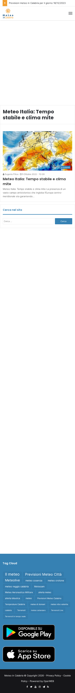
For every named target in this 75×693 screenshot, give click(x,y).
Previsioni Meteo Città (43, 574)
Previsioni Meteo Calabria (49, 598)
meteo (29, 598)
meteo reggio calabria (17, 586)
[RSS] (48, 687)
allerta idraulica (12, 598)
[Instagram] (40, 687)
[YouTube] (35, 687)
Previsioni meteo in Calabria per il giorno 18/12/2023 (37, 3)
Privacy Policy (53, 675)
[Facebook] (27, 687)
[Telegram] (44, 687)
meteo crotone (56, 580)
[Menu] (70, 13)
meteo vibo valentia (59, 604)
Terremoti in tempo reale (15, 616)
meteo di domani (38, 604)
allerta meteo (44, 592)
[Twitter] (31, 687)
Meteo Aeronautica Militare (19, 592)
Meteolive (12, 580)
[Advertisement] (37, 61)
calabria (8, 610)
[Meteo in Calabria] (8, 13)
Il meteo (12, 574)
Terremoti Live (57, 610)
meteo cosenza (33, 580)
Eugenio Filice (11, 174)
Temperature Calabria (15, 604)
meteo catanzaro (38, 610)
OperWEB (49, 681)
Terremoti (21, 610)
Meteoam (39, 586)
